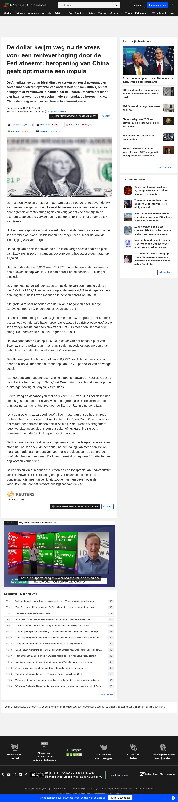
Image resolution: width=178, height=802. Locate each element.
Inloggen (138, 4)
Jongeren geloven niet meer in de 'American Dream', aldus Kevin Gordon (49, 674)
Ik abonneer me (157, 4)
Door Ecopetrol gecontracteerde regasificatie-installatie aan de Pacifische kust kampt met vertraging (59, 637)
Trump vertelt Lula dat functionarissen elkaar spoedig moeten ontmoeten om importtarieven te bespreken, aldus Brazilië (59, 680)
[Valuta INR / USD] (30, 131)
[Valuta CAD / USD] (89, 124)
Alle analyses (165, 272)
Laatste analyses (134, 179)
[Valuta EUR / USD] (60, 124)
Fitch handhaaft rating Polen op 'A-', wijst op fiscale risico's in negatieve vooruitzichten (55, 656)
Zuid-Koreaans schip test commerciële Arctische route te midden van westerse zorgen (55, 607)
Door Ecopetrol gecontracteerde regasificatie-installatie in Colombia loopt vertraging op (56, 631)
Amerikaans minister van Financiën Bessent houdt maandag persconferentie (51, 668)
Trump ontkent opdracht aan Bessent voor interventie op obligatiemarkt (48, 644)
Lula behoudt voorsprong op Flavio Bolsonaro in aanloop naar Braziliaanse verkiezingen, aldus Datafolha (59, 650)
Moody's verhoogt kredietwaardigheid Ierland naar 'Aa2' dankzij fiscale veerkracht (53, 662)
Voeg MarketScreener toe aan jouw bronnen (75, 116)
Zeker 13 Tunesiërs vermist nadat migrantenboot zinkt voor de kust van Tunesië (52, 625)
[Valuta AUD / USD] (31, 124)
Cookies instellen (60, 788)
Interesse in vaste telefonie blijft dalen (33, 613)
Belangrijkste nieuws (137, 41)
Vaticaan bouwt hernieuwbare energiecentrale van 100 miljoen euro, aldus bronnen (54, 601)
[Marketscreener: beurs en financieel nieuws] (25, 5)
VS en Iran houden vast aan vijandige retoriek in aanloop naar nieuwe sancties (52, 619)
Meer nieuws (107, 694)
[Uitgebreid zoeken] (116, 5)
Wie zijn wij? (79, 788)
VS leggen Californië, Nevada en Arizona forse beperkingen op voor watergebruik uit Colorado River (59, 686)
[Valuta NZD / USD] (59, 131)
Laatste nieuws (165, 167)
